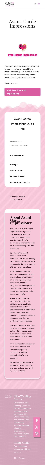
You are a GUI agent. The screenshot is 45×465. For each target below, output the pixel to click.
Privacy (22, 458)
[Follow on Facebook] (36, 420)
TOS (15, 458)
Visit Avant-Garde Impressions (16, 92)
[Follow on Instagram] (36, 433)
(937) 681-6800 (20, 446)
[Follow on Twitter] (36, 427)
